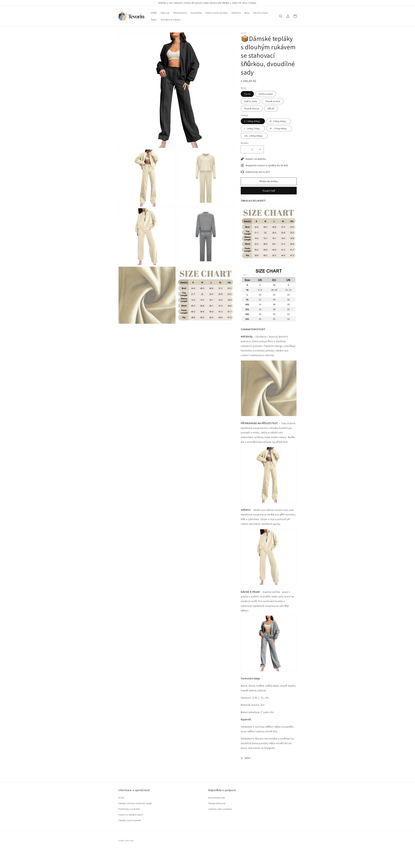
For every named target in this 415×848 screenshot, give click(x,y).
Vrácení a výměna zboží (130, 814)
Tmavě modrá (272, 101)
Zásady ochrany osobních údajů (135, 803)
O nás (121, 797)
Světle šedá (250, 101)
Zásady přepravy (216, 803)
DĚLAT (271, 108)
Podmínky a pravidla (129, 808)
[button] (280, 16)
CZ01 (127, 840)
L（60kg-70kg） (252, 128)
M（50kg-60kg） (279, 121)
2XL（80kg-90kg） (254, 135)
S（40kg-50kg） (252, 121)
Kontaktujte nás (216, 797)
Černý (247, 94)
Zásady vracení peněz (129, 820)
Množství (245, 143)
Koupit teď (269, 190)
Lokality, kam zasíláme (220, 808)
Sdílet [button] (247, 757)
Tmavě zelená (251, 108)
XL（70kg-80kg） (279, 128)
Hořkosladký (266, 94)
